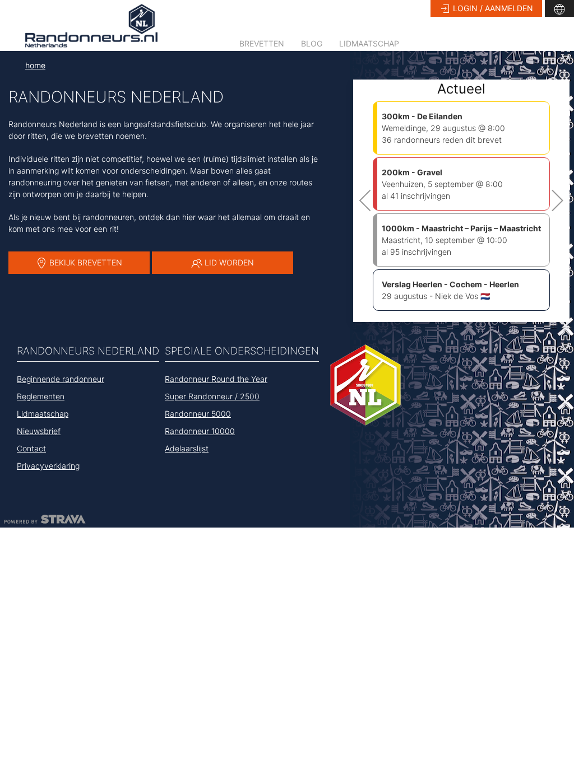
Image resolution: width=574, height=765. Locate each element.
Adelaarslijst (187, 448)
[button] (559, 8)
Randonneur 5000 (198, 413)
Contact (31, 448)
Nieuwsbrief (39, 431)
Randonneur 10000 (200, 431)
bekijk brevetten (84, 262)
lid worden (228, 262)
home (35, 65)
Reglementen (40, 396)
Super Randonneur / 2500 (212, 396)
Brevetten (261, 43)
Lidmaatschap (369, 43)
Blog (311, 43)
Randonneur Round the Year (216, 379)
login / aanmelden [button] (492, 8)
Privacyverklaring (48, 465)
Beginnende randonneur (60, 379)
